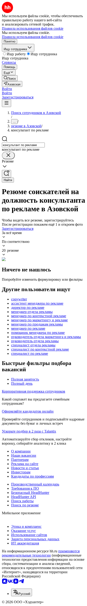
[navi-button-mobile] (6, 103)
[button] (7, 89)
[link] (10, 78)
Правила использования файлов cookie (32, 37)
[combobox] (23, 145)
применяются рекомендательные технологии (41, 553)
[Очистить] (8, 155)
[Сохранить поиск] (6, 174)
